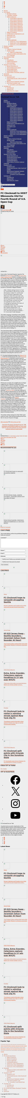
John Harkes (20, 1050)
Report (24, 1047)
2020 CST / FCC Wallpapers (18, 43)
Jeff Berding (8, 1048)
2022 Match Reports (16, 27)
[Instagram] (15, 809)
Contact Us (7, 86)
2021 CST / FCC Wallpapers (18, 44)
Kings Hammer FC (12, 66)
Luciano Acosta (6, 1047)
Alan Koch (13, 1045)
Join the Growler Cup (13, 83)
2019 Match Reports (16, 23)
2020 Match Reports (16, 24)
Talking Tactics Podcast (14, 49)
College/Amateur (12, 70)
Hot (9, 1044)
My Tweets (4, 768)
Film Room (10, 60)
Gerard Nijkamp (14, 1050)
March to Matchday (16, 52)
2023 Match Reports (16, 29)
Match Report (20, 1048)
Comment (4, 537)
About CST (10, 89)
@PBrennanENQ (10, 275)
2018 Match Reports (16, 21)
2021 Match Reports (16, 26)
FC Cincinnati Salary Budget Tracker (15, 1088)
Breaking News (11, 13)
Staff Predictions (12, 61)
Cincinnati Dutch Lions (14, 67)
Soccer (24, 1048)
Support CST (8, 75)
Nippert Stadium (16, 1047)
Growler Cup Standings (17, 84)
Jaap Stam (22, 1045)
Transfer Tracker (12, 15)
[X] (15, 797)
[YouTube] (15, 820)
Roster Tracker (8, 46)
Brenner (20, 1047)
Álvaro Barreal (3, 1048)
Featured (7, 1044)
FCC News (7, 12)
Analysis (6, 58)
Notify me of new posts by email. (11, 561)
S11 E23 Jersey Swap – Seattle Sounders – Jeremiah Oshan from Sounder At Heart (14, 496)
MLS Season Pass (9, 57)
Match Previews (12, 32)
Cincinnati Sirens (12, 69)
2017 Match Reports (16, 20)
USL (15, 437)
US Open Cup (11, 37)
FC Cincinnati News (9, 1056)
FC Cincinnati (11, 435)
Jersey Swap (11, 50)
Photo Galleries (11, 40)
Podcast (6, 47)
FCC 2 (8, 38)
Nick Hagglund (15, 1048)
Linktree (6, 74)
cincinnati (5, 1045)
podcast (2, 1045)
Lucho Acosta (17, 1045)
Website (3, 556)
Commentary (11, 63)
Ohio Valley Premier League (15, 72)
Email (2, 553)
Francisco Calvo (10, 390)
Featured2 (14, 1044)
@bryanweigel (4, 422)
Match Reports (11, 16)
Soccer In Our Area (10, 64)
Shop (5, 1089)
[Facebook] (15, 785)
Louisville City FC (8, 1050)
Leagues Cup (11, 35)
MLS (4, 437)
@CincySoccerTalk (15, 422)
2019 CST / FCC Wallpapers (18, 41)
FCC (11, 1048)
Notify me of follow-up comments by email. (14, 559)
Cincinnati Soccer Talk (20, 1044)
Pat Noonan (9, 1045)
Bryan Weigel (6, 210)
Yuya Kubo (11, 1047)
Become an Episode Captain (15, 81)
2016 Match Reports (16, 18)
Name (3, 550)
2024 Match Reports (16, 30)
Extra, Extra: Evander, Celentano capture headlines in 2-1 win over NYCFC (14, 521)
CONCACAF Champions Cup (15, 33)
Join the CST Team (12, 90)
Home (6, 10)
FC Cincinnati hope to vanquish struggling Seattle (13, 472)
